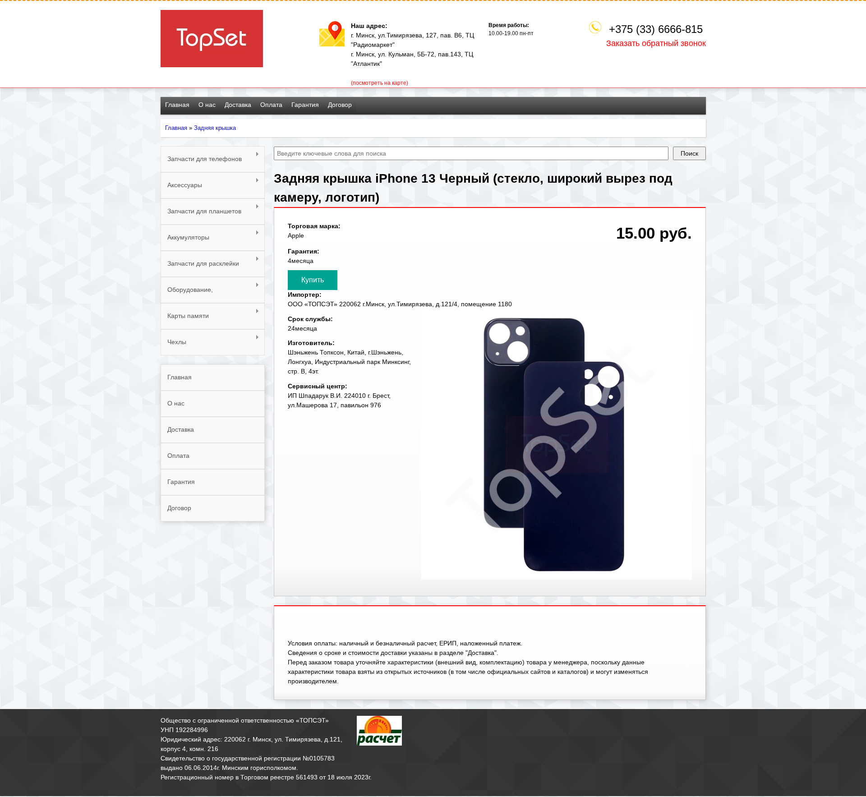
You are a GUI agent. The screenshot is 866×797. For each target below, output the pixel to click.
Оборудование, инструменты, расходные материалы (201, 294)
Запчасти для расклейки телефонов (200, 268)
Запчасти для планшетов (201, 211)
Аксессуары (181, 185)
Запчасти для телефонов (201, 159)
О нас (207, 104)
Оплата (271, 104)
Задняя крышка (215, 127)
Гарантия (305, 104)
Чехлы (173, 342)
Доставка (238, 104)
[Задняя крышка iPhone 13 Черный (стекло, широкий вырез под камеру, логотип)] (556, 577)
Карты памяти (185, 316)
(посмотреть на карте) (379, 83)
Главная (177, 104)
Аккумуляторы (185, 237)
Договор (340, 104)
